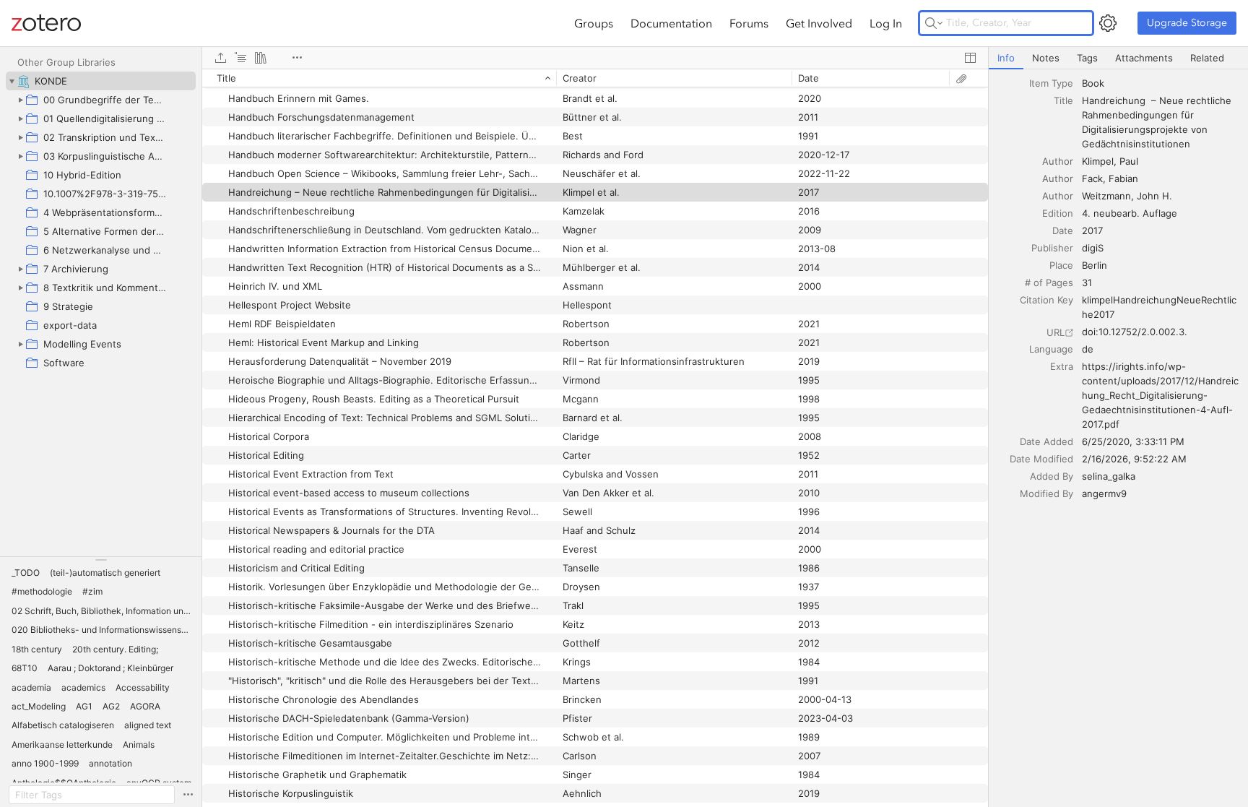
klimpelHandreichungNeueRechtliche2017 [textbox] (1159, 307)
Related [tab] (1207, 58)
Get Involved (819, 23)
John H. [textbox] (1154, 196)
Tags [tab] (1087, 58)
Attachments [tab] (1144, 58)
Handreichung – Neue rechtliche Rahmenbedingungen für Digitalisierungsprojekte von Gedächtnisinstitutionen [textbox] (1158, 122)
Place (1061, 265)
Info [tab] (1006, 58)
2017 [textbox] (1092, 230)
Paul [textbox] (1128, 161)
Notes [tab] (1046, 58)
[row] (595, 78)
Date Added (1046, 441)
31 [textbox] (1087, 282)
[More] (296, 57)
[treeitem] (101, 81)
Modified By (1046, 493)
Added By (1051, 476)
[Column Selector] (970, 57)
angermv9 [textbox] (1104, 493)
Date (1062, 230)
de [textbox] (1087, 349)
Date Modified (1041, 459)
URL (1055, 332)
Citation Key (1046, 300)
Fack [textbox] (1092, 178)
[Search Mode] (934, 23)
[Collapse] (11, 81)
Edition (1057, 213)
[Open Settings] (1108, 23)
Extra (1061, 366)
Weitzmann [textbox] (1106, 196)
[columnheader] (379, 78)
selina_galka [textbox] (1108, 476)
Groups (593, 23)
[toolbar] (595, 58)
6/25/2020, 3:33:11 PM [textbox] (1133, 441)
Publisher (1052, 248)
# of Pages (1049, 282)
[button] (25, 572)
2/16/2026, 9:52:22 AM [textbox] (1134, 459)
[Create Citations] (240, 57)
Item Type (1051, 83)
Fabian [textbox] (1123, 178)
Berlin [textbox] (1094, 265)
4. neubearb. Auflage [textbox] (1129, 213)
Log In (886, 23)
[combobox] (1160, 83)
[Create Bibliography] (260, 57)
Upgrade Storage (1187, 23)
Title (1063, 100)
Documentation (671, 23)
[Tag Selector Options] (187, 794)
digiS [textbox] (1093, 248)
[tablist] (1118, 58)
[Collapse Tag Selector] (101, 560)
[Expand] (20, 99)
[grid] (595, 438)
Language (1051, 349)
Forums (748, 23)
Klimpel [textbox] (1098, 161)
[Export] (220, 57)
